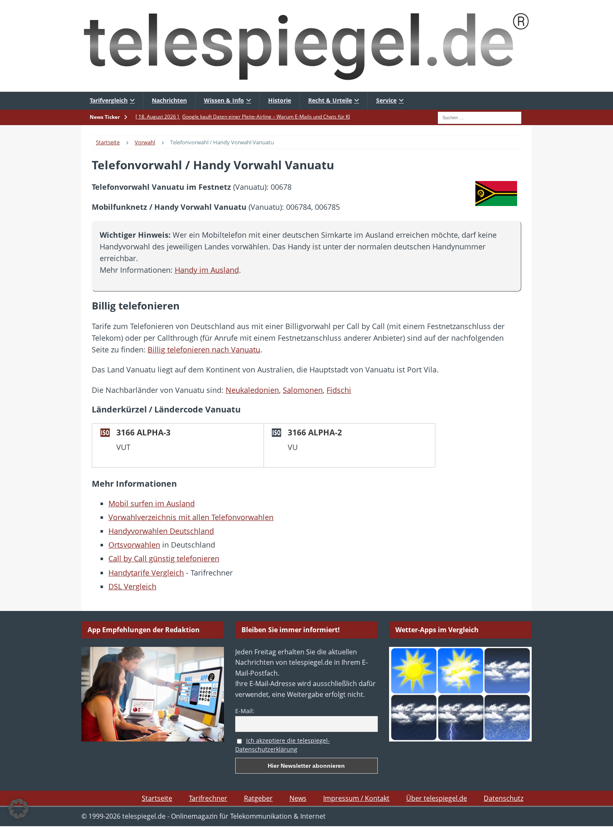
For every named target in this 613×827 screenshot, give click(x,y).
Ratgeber (258, 798)
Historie (279, 100)
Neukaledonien (252, 390)
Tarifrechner (208, 798)
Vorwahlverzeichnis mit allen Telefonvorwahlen (191, 517)
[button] (18, 808)
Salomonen (303, 390)
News (297, 798)
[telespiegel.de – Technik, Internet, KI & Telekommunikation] (306, 46)
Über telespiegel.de (436, 798)
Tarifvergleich (109, 100)
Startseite (157, 798)
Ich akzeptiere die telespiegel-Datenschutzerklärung (282, 745)
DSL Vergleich (132, 586)
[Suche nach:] (479, 117)
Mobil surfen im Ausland (151, 503)
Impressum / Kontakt (356, 798)
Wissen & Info (224, 100)
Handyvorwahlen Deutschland (161, 531)
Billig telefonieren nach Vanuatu (204, 349)
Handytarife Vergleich (146, 573)
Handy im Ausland (207, 270)
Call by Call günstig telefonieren (163, 558)
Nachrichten (169, 100)
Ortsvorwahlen (134, 545)
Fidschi (339, 390)
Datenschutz (503, 798)
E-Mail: (244, 711)
